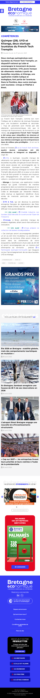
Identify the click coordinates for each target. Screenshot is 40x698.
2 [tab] (19, 507)
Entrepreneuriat (7, 259)
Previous (2, 497)
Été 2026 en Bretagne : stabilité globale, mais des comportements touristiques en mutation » (19, 351)
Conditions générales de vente (20, 625)
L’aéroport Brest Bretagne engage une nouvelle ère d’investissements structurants (19, 424)
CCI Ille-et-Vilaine (21, 664)
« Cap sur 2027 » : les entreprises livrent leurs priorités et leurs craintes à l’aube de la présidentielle (19, 461)
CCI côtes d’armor (21, 680)
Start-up (17, 259)
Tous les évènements (20, 510)
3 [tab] (21, 507)
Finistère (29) (12, 263)
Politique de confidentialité (20, 691)
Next (38, 497)
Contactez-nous (20, 619)
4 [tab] (23, 507)
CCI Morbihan (19, 669)
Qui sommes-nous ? (20, 614)
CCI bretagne (19, 658)
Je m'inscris (20, 651)
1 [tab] (17, 507)
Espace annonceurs (20, 609)
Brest (3, 263)
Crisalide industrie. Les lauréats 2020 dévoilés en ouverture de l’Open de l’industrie (20, 214)
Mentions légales (20, 690)
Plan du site (20, 631)
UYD (7, 158)
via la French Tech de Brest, (28, 148)
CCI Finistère (19, 674)
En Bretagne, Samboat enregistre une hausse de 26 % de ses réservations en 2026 (19, 388)
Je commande (20, 567)
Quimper (21, 263)
